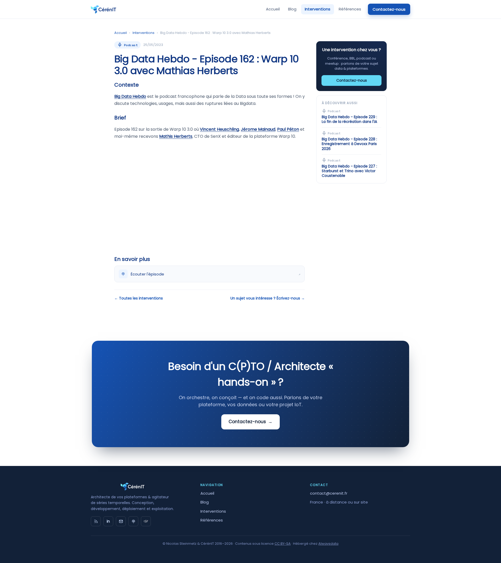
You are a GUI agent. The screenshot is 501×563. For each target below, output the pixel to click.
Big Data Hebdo (130, 96)
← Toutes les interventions (138, 298)
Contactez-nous (389, 9)
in (108, 521)
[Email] (121, 521)
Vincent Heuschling (219, 129)
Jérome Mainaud (258, 129)
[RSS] (96, 521)
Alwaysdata (328, 543)
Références (350, 9)
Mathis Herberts (175, 136)
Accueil (273, 9)
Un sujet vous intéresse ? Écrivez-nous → (267, 298)
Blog (292, 9)
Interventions (317, 9)
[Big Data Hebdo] (133, 521)
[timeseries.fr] (146, 521)
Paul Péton (288, 129)
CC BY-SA (283, 543)
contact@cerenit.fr (328, 493)
